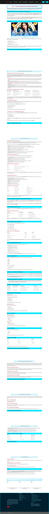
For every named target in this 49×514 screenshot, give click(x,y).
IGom (7, 499)
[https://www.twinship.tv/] (3, 2)
